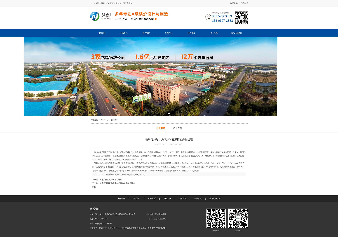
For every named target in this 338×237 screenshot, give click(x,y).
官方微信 (244, 3)
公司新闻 (114, 120)
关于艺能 (197, 198)
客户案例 (152, 198)
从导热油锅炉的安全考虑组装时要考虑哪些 (117, 183)
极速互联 (102, 228)
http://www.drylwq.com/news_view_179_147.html (126, 174)
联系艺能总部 (214, 198)
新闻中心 (104, 120)
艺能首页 (121, 198)
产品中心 (136, 198)
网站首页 (94, 120)
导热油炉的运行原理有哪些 (111, 180)
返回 (94, 187)
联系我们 (234, 3)
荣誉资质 (182, 198)
